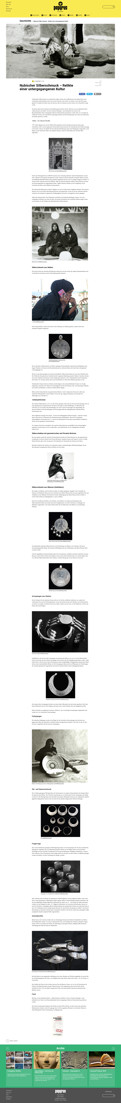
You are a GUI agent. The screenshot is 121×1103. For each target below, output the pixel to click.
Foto (100, 84)
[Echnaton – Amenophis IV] (74, 1060)
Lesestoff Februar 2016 (98, 1071)
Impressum (9, 8)
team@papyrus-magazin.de (60, 1098)
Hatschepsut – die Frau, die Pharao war (44, 1071)
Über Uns (8, 4)
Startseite (8, 2)
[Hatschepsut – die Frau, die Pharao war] (47, 1060)
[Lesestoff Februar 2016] (102, 1060)
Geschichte (25, 21)
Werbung (8, 11)
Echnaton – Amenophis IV (71, 1071)
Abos (7, 6)
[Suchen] (113, 6)
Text (100, 81)
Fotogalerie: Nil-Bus (14, 1071)
